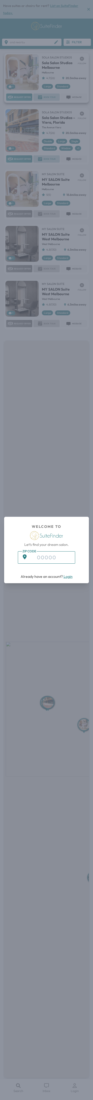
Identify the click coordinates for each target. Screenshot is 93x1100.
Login (68, 576)
